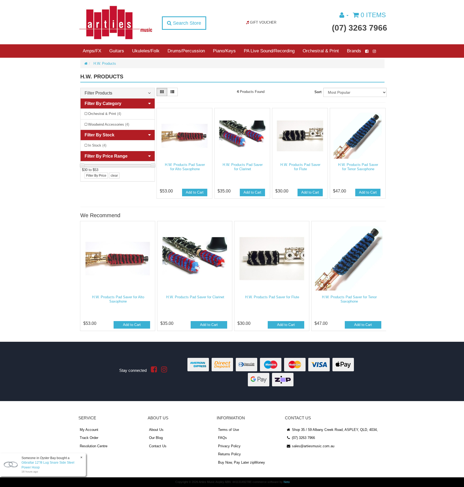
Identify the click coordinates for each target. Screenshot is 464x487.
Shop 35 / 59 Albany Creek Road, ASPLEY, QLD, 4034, (334, 430)
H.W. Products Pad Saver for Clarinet (243, 167)
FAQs (222, 438)
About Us (156, 430)
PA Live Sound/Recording (269, 50)
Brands (354, 50)
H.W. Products (104, 63)
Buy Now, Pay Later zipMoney (241, 462)
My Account (89, 430)
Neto (287, 482)
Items (373, 15)
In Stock (97, 145)
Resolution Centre (93, 446)
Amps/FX (92, 50)
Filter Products (98, 93)
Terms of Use (228, 430)
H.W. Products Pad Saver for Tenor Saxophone (358, 167)
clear (114, 175)
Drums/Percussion (186, 50)
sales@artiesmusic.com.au (312, 446)
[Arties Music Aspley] (115, 22)
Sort (317, 92)
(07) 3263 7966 (359, 27)
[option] (117, 277)
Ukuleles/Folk (146, 50)
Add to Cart (195, 192)
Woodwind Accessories (108, 124)
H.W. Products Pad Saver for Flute (300, 167)
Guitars (116, 50)
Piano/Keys (224, 50)
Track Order (89, 438)
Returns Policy (229, 454)
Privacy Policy (229, 446)
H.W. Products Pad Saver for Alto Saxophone (185, 167)
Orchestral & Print (321, 50)
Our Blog (156, 438)
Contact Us (157, 446)
